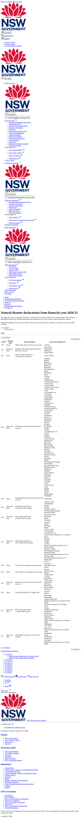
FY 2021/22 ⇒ (75, 339)
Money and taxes (14, 211)
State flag (8, 744)
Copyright (8, 755)
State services (9, 742)
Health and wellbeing (15, 137)
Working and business (13, 200)
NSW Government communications (16, 806)
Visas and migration (15, 145)
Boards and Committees (12, 800)
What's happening (11, 265)
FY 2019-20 (8, 665)
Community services (15, 124)
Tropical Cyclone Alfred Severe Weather (21, 658)
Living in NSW (11, 120)
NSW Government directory (13, 760)
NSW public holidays (15, 274)
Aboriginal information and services (20, 122)
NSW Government (8, 791)
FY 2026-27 (8, 672)
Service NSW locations (12, 740)
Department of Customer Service (15, 727)
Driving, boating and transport (18, 126)
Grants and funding (15, 135)
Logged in (6, 39)
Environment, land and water (18, 131)
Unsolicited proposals (11, 808)
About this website (8, 748)
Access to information (11, 751)
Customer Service (10, 775)
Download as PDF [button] (8, 676)
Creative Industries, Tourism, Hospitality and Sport (20, 773)
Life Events (12, 142)
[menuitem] (10, 42)
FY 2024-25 (8, 654)
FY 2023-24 (8, 660)
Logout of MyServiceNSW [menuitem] (13, 46)
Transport (8, 786)
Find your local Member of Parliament (17, 799)
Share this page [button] (33, 676)
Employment (13, 207)
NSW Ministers (9, 797)
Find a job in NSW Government (15, 802)
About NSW (13, 266)
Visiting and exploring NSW (17, 272)
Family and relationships (16, 133)
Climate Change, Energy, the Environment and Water (21, 770)
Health (7, 779)
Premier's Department (11, 782)
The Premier (8, 795)
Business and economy (16, 204)
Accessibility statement (12, 753)
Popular (4, 735)
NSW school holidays (15, 275)
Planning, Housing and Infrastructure (16, 780)
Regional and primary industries (19, 144)
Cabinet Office (9, 768)
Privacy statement (10, 758)
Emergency (12, 129)
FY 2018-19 (8, 669)
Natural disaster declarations (9, 651)
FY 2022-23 (8, 661)
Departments (6, 764)
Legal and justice (14, 140)
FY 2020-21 (8, 667)
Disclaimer (8, 757)
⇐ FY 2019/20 (5, 337)
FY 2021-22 (8, 663)
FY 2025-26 (8, 670)
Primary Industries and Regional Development (19, 784)
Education (8, 777)
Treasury (7, 787)
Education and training (16, 128)
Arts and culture (14, 268)
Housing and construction (17, 138)
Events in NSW (13, 270)
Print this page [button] (20, 676)
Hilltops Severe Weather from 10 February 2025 (24, 656)
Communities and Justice (12, 771)
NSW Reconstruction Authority (36, 720)
